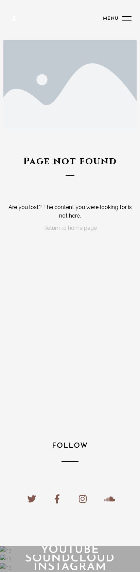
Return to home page (70, 228)
